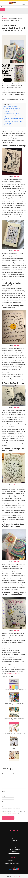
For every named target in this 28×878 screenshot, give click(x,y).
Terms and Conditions (14, 853)
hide (10, 104)
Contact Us (14, 840)
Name (4, 791)
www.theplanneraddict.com (13, 673)
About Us (14, 839)
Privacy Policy (5, 813)
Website (4, 801)
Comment (5, 777)
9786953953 (10, 860)
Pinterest (16, 176)
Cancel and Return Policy (14, 849)
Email (3, 796)
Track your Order (14, 847)
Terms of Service (14, 813)
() (23, 3)
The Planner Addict (12, 3)
